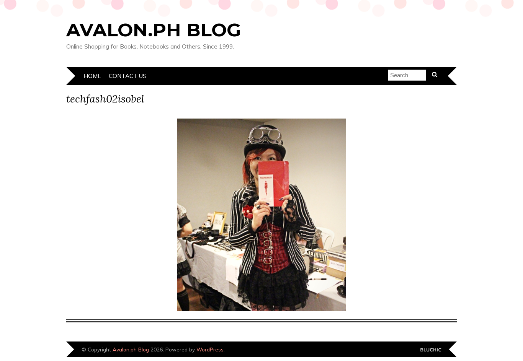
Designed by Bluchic (430, 350)
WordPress (210, 349)
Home (92, 76)
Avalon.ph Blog (153, 30)
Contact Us (128, 76)
